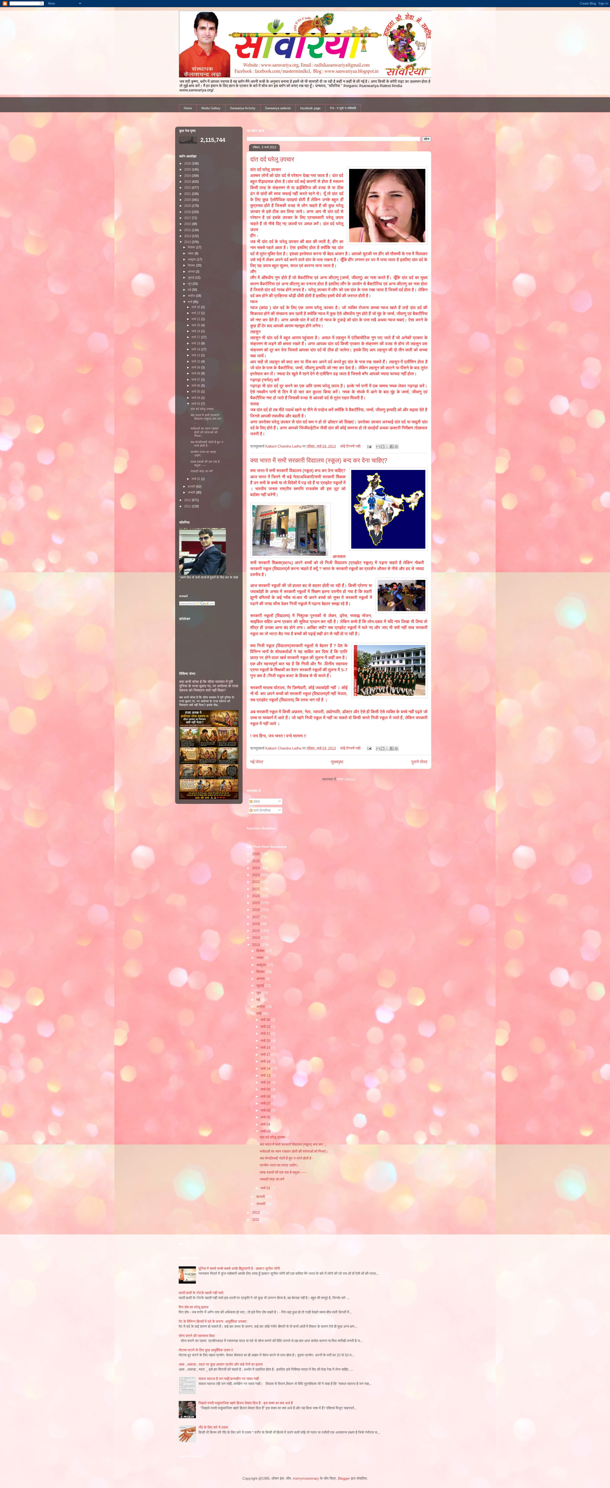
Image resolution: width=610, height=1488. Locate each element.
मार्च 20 (266, 1041)
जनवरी (261, 1204)
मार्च (259, 1013)
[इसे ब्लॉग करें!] (382, 446)
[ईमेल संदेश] (369, 446)
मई (258, 1000)
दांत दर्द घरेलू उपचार (272, 159)
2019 (256, 903)
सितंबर (261, 972)
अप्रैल (261, 1006)
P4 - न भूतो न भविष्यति (343, 108)
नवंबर (260, 958)
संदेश (256, 802)
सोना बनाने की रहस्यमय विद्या (197, 1336)
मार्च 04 (266, 1124)
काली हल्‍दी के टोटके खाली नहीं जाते (201, 1293)
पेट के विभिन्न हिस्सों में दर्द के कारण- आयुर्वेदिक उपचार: (213, 1321)
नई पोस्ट (256, 762)
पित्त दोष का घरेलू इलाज (193, 1307)
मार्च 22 (266, 1027)
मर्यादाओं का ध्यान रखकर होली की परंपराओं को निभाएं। (294, 1151)
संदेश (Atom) (346, 779)
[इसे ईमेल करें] (378, 446)
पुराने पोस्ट (419, 762)
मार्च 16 (266, 1061)
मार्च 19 (266, 1048)
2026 (256, 854)
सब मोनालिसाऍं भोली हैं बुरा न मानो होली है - (286, 1158)
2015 (256, 931)
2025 (256, 861)
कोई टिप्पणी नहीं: (351, 446)
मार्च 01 (266, 1188)
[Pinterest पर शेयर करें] (396, 446)
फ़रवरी (261, 1197)
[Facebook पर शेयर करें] (391, 446)
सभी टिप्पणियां (261, 810)
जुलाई (260, 985)
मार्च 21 (266, 1033)
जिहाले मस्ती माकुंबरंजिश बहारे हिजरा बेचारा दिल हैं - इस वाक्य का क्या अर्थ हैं (245, 1403)
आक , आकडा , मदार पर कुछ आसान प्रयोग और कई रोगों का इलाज (221, 1364)
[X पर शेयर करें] (387, 446)
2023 (256, 875)
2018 (256, 910)
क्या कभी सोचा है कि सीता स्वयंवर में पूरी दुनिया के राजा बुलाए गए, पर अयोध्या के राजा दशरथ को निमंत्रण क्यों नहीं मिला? (208, 686)
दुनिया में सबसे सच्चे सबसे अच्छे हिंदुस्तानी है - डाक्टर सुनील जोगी (239, 1268)
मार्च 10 (266, 1082)
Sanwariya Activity (242, 108)
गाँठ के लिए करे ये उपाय (213, 1427)
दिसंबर (261, 951)
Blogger (344, 1478)
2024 (256, 868)
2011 (256, 1219)
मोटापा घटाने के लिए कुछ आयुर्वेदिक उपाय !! (206, 1350)
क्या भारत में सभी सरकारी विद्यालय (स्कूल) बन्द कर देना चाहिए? (318, 460)
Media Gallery (210, 108)
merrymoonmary (306, 1478)
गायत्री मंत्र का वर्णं (272, 1179)
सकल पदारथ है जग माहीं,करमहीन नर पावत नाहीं (228, 1379)
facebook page (310, 108)
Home (188, 108)
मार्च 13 (266, 1075)
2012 (256, 1212)
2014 (256, 938)
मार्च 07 (266, 1103)
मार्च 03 (266, 1131)
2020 (256, 896)
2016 (256, 924)
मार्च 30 (266, 1020)
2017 (256, 917)
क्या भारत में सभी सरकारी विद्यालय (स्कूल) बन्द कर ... (293, 1144)
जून (259, 993)
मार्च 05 (266, 1117)
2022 (256, 882)
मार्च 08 (266, 1096)
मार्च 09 (266, 1089)
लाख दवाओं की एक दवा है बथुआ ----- (283, 1172)
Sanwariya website (278, 108)
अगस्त (260, 979)
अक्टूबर (261, 965)
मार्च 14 (266, 1069)
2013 (256, 945)
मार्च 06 (266, 1110)
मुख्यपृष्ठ (337, 762)
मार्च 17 (266, 1054)
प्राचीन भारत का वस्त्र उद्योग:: (279, 1165)
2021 (256, 889)
